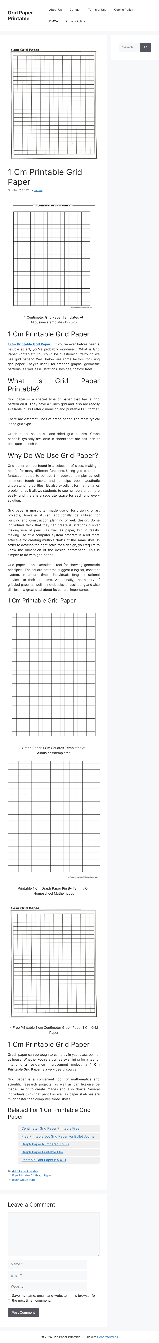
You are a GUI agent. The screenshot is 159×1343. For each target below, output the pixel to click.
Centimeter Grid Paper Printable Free (50, 1128)
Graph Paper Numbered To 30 (45, 1144)
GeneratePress (107, 1337)
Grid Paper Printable (20, 15)
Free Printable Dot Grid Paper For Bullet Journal (58, 1136)
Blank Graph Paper (24, 1179)
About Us (55, 9)
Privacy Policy (75, 21)
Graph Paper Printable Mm (42, 1152)
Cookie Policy (123, 9)
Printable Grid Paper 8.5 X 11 (44, 1160)
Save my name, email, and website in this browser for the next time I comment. (54, 1298)
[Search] (145, 47)
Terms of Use (97, 9)
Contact (75, 9)
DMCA (53, 21)
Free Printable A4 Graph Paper (32, 1175)
